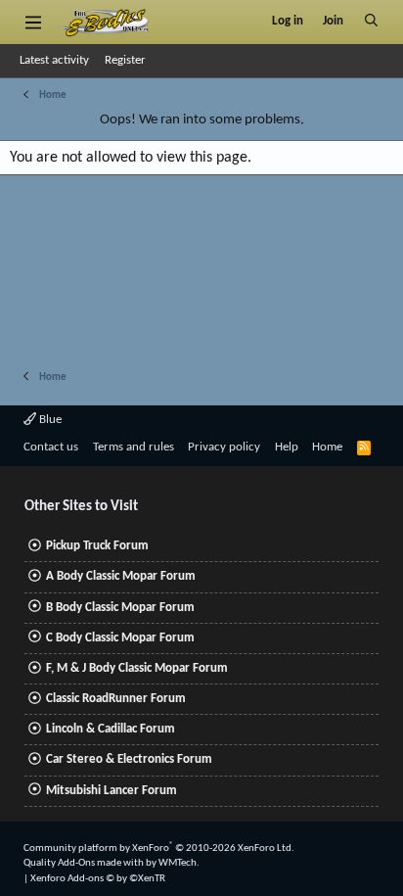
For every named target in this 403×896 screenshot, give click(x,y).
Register (125, 60)
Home (327, 447)
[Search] (371, 21)
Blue (49, 419)
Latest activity (54, 60)
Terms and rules (133, 447)
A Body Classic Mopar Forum (121, 576)
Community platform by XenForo (158, 848)
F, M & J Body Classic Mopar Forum (137, 668)
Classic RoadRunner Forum (116, 698)
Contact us (50, 447)
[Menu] (33, 21)
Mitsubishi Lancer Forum (111, 790)
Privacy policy (224, 447)
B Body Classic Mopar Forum (120, 607)
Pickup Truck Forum (97, 546)
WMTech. (179, 863)
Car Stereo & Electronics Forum (129, 759)
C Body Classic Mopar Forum (120, 638)
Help (286, 447)
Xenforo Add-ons (97, 878)
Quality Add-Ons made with (84, 863)
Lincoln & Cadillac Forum (110, 729)
